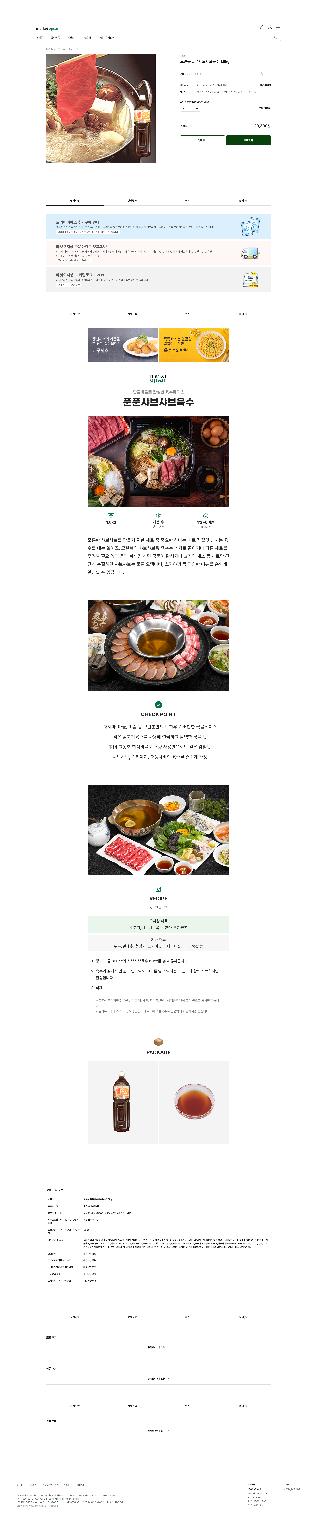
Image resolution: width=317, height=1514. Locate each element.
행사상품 (55, 37)
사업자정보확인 (52, 1502)
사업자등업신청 (106, 37)
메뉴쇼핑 (86, 37)
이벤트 (70, 37)
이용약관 (34, 1485)
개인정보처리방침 (51, 1485)
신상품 (39, 37)
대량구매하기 (265, 85)
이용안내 (68, 1485)
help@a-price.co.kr (69, 1499)
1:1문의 (80, 1485)
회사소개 (20, 1485)
